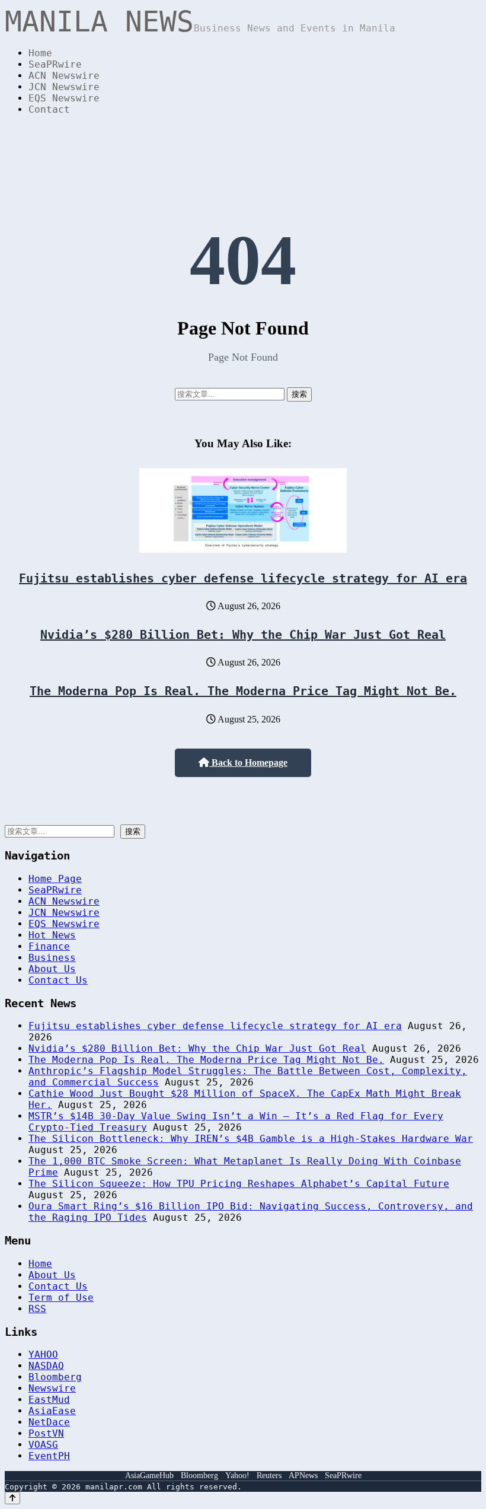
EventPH (49, 1456)
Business (52, 957)
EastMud (49, 1399)
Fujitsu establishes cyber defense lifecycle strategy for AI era (243, 578)
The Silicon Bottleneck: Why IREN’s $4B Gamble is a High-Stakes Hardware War (250, 1138)
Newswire (52, 1388)
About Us (52, 969)
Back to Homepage (248, 762)
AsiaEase (52, 1410)
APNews (303, 1475)
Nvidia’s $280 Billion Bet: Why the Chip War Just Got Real (243, 635)
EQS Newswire (64, 98)
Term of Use (61, 1297)
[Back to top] (12, 1498)
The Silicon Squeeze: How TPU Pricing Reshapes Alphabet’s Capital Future (238, 1183)
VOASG (43, 1444)
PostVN (46, 1433)
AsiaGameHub (149, 1475)
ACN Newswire (64, 75)
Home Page (55, 878)
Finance (49, 946)
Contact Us (58, 980)
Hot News (52, 935)
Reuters (269, 1475)
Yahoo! (237, 1475)
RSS (37, 1308)
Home (40, 53)
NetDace (49, 1422)
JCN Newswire (64, 87)
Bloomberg (55, 1377)
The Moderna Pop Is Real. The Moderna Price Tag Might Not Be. (243, 691)
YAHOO (43, 1354)
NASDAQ (46, 1365)
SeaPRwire (55, 64)
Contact (49, 109)
